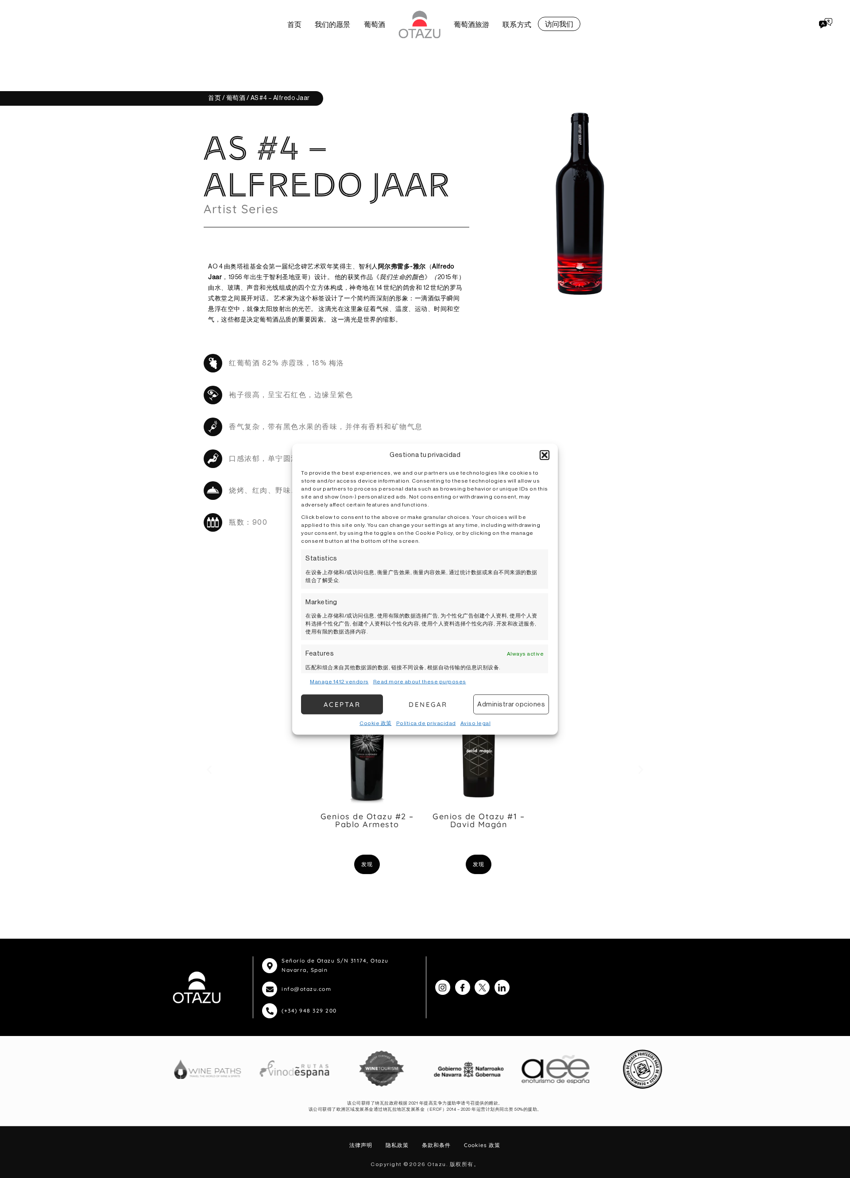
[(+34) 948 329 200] (269, 1010)
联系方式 (516, 24)
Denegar (428, 704)
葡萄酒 (374, 24)
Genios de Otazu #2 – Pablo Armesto (366, 820)
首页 (294, 24)
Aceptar (342, 704)
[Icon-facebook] (462, 987)
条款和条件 (436, 1145)
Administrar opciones (511, 704)
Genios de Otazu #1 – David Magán (479, 820)
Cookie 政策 (375, 723)
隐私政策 (397, 1145)
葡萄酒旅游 (472, 24)
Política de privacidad (426, 723)
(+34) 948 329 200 (309, 1010)
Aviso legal (475, 723)
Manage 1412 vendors (339, 681)
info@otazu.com (306, 989)
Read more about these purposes (419, 681)
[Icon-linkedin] (502, 987)
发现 (367, 864)
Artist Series (241, 208)
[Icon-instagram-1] (442, 987)
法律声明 (360, 1145)
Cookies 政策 (482, 1145)
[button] (544, 455)
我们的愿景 (333, 24)
